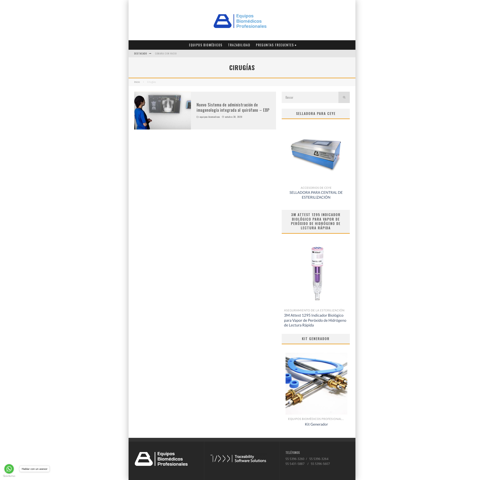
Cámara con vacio (166, 53)
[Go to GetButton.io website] (9, 476)
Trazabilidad (239, 45)
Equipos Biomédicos (205, 45)
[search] (344, 97)
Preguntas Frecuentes (275, 45)
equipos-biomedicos (210, 117)
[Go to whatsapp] (9, 469)
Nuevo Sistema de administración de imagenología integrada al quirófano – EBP (233, 107)
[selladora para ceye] (316, 164)
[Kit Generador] (316, 388)
